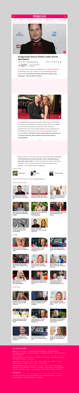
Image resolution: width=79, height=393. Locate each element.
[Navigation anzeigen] (13, 16)
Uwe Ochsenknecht (42, 131)
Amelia (27, 163)
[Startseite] (39, 16)
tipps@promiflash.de (39, 179)
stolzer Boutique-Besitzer (51, 69)
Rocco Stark (21, 69)
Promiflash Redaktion (32, 62)
